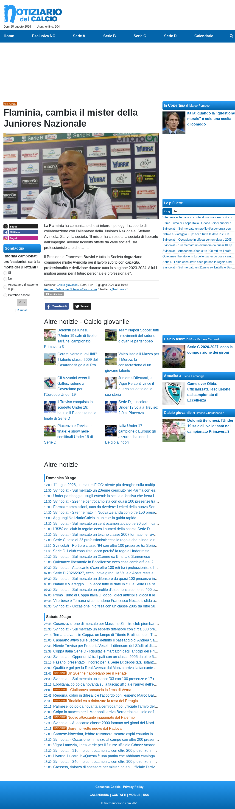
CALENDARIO (99, 795)
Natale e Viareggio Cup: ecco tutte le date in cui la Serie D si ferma (107, 584)
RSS (146, 795)
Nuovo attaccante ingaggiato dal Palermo (94, 717)
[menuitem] (231, 36)
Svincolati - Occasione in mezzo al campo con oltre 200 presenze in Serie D (114, 739)
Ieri (176, 211)
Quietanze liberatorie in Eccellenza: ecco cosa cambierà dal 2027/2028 (111, 562)
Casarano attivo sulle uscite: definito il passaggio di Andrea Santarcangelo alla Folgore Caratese (131, 640)
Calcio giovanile (67, 285)
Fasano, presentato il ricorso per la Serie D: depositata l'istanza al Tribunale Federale (122, 662)
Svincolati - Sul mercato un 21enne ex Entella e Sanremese (101, 556)
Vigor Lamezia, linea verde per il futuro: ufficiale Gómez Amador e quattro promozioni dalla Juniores (134, 745)
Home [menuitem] (9, 36)
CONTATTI (119, 795)
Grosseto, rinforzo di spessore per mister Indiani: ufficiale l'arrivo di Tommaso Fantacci (122, 767)
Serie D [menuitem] (170, 36)
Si (9, 272)
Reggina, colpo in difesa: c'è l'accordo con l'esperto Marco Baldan (106, 695)
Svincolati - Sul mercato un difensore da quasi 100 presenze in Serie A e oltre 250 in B (123, 579)
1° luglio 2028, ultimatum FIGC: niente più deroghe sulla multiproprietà (110, 485)
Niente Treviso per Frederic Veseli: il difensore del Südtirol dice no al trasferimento (120, 646)
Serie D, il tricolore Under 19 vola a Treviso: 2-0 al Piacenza (138, 407)
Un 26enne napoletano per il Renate (90, 673)
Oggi (167, 211)
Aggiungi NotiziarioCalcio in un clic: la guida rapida (94, 518)
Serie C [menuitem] (140, 36)
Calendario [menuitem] (203, 36)
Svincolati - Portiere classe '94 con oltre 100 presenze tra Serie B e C (109, 545)
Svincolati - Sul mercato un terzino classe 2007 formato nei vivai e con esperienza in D (123, 534)
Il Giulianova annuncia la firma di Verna (92, 690)
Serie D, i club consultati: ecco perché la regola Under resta (101, 551)
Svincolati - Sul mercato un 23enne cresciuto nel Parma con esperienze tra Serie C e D (123, 490)
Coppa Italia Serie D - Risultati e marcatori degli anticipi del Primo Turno (111, 651)
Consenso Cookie (107, 787)
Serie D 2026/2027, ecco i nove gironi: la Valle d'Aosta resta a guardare (111, 573)
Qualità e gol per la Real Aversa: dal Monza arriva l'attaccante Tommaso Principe (118, 668)
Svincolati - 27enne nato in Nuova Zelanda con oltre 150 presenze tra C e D (114, 512)
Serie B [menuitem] (109, 36)
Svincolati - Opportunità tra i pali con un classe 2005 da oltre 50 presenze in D (116, 657)
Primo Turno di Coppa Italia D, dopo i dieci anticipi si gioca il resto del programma (119, 595)
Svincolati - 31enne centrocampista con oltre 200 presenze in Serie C (109, 750)
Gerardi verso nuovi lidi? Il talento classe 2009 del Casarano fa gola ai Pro (77, 359)
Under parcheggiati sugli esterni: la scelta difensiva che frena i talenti (109, 496)
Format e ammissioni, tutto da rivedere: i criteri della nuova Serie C (107, 507)
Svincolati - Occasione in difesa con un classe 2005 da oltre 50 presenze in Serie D (120, 606)
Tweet (84, 306)
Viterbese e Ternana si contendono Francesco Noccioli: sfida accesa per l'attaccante (121, 601)
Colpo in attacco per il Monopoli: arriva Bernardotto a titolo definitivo (108, 712)
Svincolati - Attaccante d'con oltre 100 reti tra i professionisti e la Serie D (111, 568)
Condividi (59, 306)
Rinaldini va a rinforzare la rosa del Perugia (96, 701)
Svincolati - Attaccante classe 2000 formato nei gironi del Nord (103, 723)
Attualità (171, 376)
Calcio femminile (178, 339)
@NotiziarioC (119, 289)
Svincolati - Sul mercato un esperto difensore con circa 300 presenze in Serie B (117, 629)
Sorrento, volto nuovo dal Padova (88, 728)
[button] (22, 302)
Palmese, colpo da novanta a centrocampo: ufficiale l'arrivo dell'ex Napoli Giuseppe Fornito (127, 706)
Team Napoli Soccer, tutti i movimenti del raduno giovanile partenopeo (138, 335)
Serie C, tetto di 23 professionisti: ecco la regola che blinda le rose (106, 540)
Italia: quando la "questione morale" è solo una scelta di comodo (211, 118)
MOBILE (134, 795)
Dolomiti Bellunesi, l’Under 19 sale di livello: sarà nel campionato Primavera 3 (210, 426)
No (10, 278)
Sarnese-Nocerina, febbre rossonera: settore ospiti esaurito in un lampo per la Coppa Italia (126, 734)
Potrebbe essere (19, 295)
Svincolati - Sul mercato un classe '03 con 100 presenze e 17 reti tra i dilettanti (116, 679)
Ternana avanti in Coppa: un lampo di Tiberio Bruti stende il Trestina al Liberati (116, 635)
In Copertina (174, 105)
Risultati (22, 310)
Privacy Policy (133, 787)
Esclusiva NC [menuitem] (43, 36)
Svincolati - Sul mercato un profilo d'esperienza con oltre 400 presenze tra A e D (117, 590)
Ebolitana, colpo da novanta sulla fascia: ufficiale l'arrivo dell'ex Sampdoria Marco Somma (126, 684)
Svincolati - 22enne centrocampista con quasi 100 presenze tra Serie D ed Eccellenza (123, 501)
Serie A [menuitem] (79, 36)
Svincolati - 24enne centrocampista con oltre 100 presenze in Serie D (109, 761)
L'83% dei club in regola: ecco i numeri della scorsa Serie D (101, 529)
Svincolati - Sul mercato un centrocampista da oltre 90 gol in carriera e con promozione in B (127, 523)
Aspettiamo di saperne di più (23, 287)
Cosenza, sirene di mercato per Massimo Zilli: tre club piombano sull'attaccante (117, 624)
